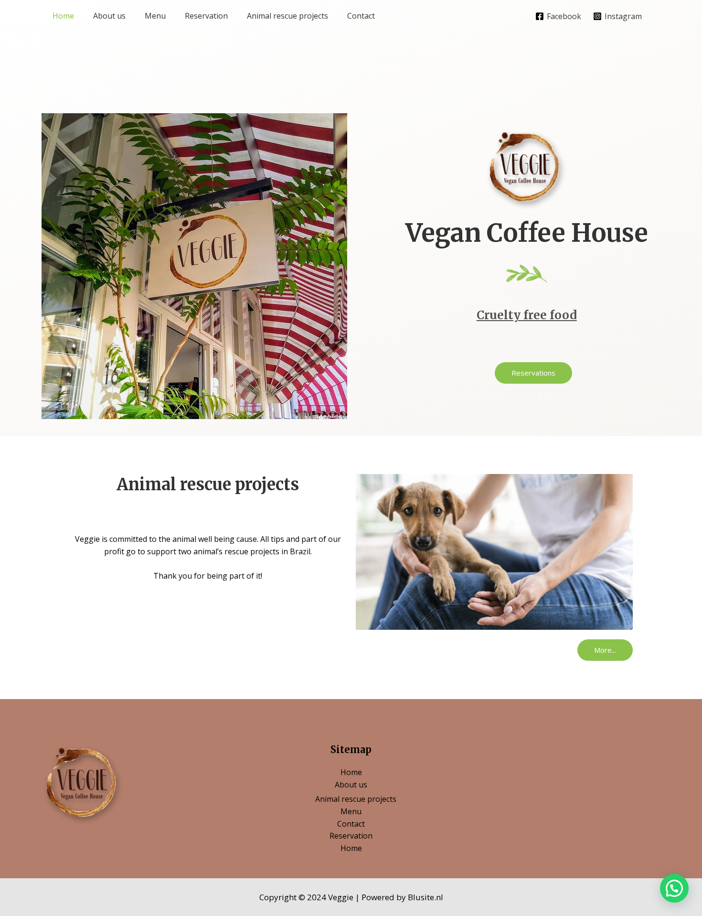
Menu (155, 16)
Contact (361, 16)
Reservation (206, 16)
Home (63, 16)
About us (109, 16)
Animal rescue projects (287, 16)
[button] (533, 373)
